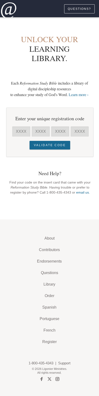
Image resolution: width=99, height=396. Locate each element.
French (49, 330)
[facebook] (41, 379)
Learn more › (78, 94)
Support (64, 363)
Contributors (49, 250)
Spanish (49, 307)
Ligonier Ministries (54, 369)
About (49, 238)
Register (49, 342)
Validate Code (50, 145)
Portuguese (49, 319)
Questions (49, 273)
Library (49, 284)
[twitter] (49, 379)
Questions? (79, 9)
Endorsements (49, 261)
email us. (83, 192)
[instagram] (57, 379)
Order (49, 296)
